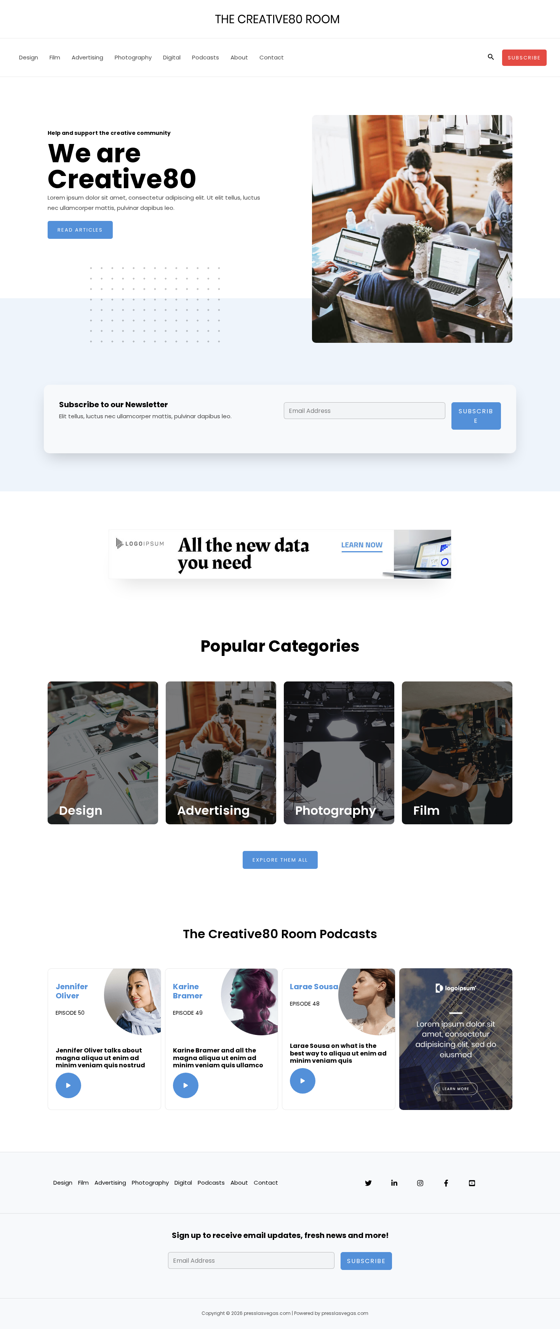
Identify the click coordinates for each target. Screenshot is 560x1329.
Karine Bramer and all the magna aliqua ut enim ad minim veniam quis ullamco (218, 1057)
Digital (172, 57)
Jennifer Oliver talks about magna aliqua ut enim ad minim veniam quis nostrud (100, 1057)
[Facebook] (446, 1183)
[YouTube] (472, 1183)
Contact (271, 57)
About (239, 57)
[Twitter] (368, 1183)
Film (55, 57)
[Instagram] (420, 1183)
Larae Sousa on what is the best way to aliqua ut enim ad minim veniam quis (338, 1053)
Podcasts (205, 57)
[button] (491, 57)
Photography (133, 57)
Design (28, 57)
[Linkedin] (394, 1183)
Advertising (87, 57)
